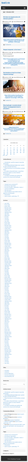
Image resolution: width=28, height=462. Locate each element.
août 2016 (6, 338)
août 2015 (6, 355)
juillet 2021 (6, 250)
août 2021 (6, 249)
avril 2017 (6, 326)
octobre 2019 (7, 281)
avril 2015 (6, 361)
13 (23, 149)
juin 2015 (6, 358)
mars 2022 (6, 238)
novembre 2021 (7, 244)
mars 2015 (6, 363)
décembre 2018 (7, 296)
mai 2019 (6, 289)
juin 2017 (6, 323)
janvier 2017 (7, 330)
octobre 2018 (7, 299)
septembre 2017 (8, 318)
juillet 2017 (6, 321)
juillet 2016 (6, 339)
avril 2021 (6, 255)
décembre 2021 (7, 243)
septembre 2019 (8, 283)
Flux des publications (8, 373)
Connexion (6, 372)
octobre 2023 (7, 210)
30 (10, 154)
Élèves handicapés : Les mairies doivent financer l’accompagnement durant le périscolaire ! (12, 107)
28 (4, 154)
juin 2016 (6, 341)
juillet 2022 (6, 233)
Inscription (6, 370)
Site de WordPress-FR (9, 376)
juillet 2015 (6, 357)
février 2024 (7, 204)
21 (4, 152)
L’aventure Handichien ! (9, 188)
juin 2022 (6, 234)
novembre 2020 (7, 262)
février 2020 (7, 275)
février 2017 (7, 329)
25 (17, 152)
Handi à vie (5, 3)
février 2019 (7, 293)
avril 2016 (6, 344)
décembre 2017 (7, 314)
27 (23, 152)
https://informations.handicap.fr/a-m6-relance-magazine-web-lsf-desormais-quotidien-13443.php (14, 41)
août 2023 (6, 213)
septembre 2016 (8, 336)
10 (14, 149)
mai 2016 (6, 342)
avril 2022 (6, 237)
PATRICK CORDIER (8, 421)
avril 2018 (6, 308)
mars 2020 (6, 274)
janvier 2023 (7, 224)
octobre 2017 (7, 317)
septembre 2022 (8, 230)
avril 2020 (6, 273)
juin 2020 (6, 270)
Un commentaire (6, 23)
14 (4, 150)
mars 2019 (6, 292)
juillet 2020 (6, 268)
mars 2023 (6, 221)
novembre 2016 (7, 333)
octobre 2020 (7, 264)
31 (14, 154)
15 (7, 150)
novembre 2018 (7, 298)
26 (20, 152)
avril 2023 (6, 219)
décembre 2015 (7, 349)
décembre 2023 (7, 207)
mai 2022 (6, 236)
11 (17, 149)
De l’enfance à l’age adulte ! (10, 185)
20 (23, 150)
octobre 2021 (7, 246)
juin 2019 (6, 287)
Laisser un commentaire (7, 53)
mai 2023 (6, 218)
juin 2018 (6, 305)
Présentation (7, 194)
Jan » (7, 155)
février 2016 (7, 347)
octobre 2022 (7, 228)
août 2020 (6, 267)
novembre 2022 (7, 227)
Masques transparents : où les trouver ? (12, 49)
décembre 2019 (7, 278)
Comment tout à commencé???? (11, 184)
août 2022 (6, 231)
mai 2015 (6, 360)
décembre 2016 (7, 332)
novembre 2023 (7, 209)
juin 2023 (6, 216)
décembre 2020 (7, 261)
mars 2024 (6, 203)
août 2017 (6, 320)
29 (7, 154)
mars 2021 (6, 256)
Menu (4, 8)
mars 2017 (6, 327)
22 (7, 152)
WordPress (13, 458)
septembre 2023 (8, 212)
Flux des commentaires (9, 374)
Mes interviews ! (8, 190)
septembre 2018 (8, 301)
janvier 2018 (7, 312)
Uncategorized (8, 44)
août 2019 (6, 284)
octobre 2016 (7, 335)
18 (17, 150)
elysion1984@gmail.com (18, 21)
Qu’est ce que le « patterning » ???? (11, 196)
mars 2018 (6, 310)
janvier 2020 (7, 277)
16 (10, 150)
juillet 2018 (6, 304)
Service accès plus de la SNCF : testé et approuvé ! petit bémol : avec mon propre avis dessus (14, 426)
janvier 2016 (7, 348)
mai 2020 (6, 271)
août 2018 (6, 302)
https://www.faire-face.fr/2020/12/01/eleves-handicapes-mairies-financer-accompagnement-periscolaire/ (14, 129)
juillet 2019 (6, 286)
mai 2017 (6, 324)
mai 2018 (6, 307)
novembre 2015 (7, 351)
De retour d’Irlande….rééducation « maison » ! (14, 187)
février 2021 (7, 258)
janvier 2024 (7, 206)
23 (10, 152)
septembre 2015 (8, 354)
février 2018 (7, 311)
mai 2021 (6, 253)
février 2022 (7, 240)
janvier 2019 (7, 295)
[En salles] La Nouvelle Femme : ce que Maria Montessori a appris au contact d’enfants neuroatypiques (13, 173)
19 (20, 150)
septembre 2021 (8, 247)
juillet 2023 (6, 215)
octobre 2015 (7, 352)
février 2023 (7, 222)
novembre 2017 (7, 315)
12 (20, 149)
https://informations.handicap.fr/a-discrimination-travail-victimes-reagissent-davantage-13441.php (14, 96)
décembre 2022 (7, 225)
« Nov (4, 155)
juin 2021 (6, 252)
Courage (18, 458)
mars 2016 (6, 345)
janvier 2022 (7, 241)
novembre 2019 (7, 280)
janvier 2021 (7, 259)
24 (14, 152)
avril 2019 (6, 290)
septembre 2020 (8, 265)
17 (14, 150)
